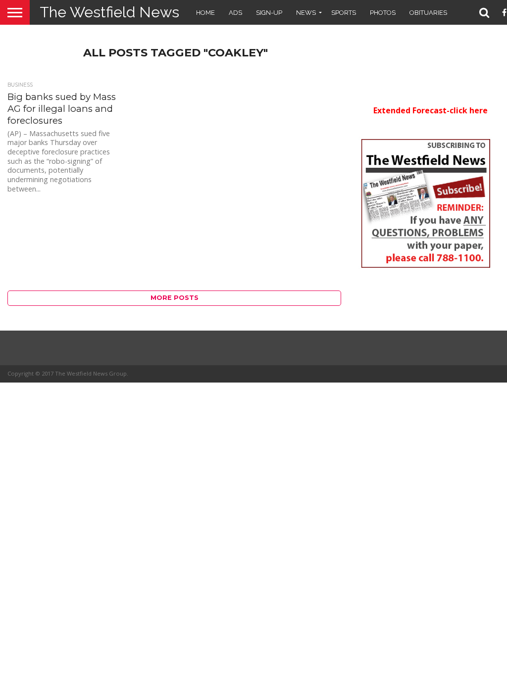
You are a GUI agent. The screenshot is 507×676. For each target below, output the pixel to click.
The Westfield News (109, 12)
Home (205, 12)
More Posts (175, 297)
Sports (343, 12)
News (306, 12)
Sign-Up (269, 12)
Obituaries (428, 12)
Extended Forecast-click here (430, 110)
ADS (235, 12)
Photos (383, 12)
